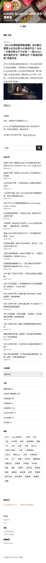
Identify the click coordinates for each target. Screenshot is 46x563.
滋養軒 (17, 463)
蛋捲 (6, 472)
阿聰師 (37, 472)
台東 (20, 445)
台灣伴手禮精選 (9, 534)
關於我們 (7, 520)
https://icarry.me (29, 135)
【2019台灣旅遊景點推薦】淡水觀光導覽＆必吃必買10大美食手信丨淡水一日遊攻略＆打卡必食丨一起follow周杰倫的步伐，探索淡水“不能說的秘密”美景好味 (22, 51)
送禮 (30, 472)
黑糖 (6, 481)
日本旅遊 (7, 417)
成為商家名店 (8, 543)
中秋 (34, 437)
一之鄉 (27, 437)
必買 (25, 454)
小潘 (20, 450)
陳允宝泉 (8, 476)
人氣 (6, 441)
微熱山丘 (16, 454)
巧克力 (7, 454)
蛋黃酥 (14, 472)
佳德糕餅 (29, 441)
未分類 (6, 422)
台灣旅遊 (7, 398)
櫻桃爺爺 (36, 459)
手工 (13, 459)
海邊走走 (8, 463)
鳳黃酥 (36, 476)
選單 (24, 26)
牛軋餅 (34, 463)
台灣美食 (7, 408)
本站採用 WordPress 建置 (13, 557)
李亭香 (27, 459)
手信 (6, 459)
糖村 (13, 467)
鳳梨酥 (27, 476)
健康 (38, 441)
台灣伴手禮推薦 (10, 393)
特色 (5, 522)
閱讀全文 (7, 105)
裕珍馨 (22, 472)
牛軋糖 (26, 463)
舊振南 (37, 467)
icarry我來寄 (16, 437)
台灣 (26, 445)
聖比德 (29, 467)
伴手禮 (14, 441)
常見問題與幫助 (9, 531)
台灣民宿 (7, 403)
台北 (13, 445)
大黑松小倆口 (10, 450)
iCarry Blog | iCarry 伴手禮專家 (23, 15)
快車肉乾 (33, 454)
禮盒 (6, 467)
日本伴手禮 (8, 413)
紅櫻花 (20, 467)
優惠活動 (7, 389)
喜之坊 (34, 445)
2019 (7, 437)
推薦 (20, 459)
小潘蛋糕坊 (29, 450)
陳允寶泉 (18, 476)
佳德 (21, 441)
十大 (6, 445)
